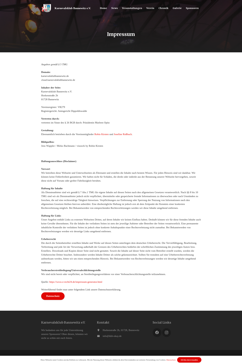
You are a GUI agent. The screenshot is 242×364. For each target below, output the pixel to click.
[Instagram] (166, 332)
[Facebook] (157, 332)
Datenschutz (171, 360)
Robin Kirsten (101, 134)
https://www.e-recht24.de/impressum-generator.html (75, 281)
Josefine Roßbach (123, 134)
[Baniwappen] (46, 8)
